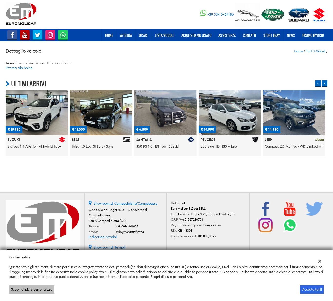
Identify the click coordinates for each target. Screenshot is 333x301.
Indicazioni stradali (103, 237)
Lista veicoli (164, 35)
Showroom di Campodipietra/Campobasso (125, 203)
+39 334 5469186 (220, 14)
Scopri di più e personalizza (31, 289)
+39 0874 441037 (127, 226)
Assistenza (227, 35)
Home (109, 35)
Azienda (126, 35)
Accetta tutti (312, 289)
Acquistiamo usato (196, 35)
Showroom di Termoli (109, 247)
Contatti (249, 35)
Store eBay (271, 35)
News (291, 35)
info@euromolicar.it (130, 232)
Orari (143, 35)
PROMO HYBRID (313, 35)
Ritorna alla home (19, 68)
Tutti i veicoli (315, 51)
